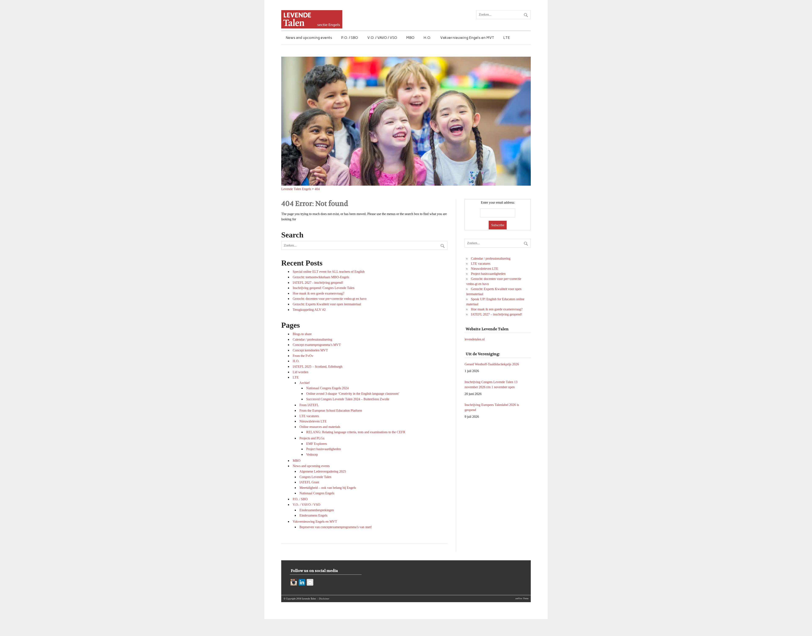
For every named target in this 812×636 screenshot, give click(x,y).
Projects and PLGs (311, 438)
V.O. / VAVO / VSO (382, 37)
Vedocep (312, 454)
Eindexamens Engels (313, 515)
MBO (410, 37)
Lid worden (300, 372)
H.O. (427, 37)
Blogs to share (302, 334)
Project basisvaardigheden (323, 449)
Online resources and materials (319, 427)
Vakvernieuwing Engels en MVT (467, 37)
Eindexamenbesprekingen (316, 510)
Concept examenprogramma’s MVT (317, 345)
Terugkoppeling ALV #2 (309, 309)
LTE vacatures (309, 416)
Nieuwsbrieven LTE (313, 421)
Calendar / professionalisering (312, 339)
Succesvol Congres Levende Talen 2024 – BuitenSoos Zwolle (347, 399)
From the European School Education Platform (330, 410)
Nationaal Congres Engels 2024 (327, 388)
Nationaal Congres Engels (316, 493)
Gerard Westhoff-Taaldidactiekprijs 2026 (492, 410)
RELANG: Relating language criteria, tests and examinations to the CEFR (355, 432)
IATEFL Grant (309, 482)
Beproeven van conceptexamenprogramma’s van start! (335, 527)
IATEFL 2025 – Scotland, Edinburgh (317, 366)
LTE (506, 37)
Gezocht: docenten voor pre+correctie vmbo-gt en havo (329, 298)
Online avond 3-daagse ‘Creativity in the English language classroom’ (352, 393)
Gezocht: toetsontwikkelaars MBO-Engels (321, 277)
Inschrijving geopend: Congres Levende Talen (323, 288)
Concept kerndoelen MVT (310, 350)
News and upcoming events (309, 37)
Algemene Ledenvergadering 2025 (322, 471)
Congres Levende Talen (315, 477)
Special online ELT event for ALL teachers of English (329, 271)
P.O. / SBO (349, 37)
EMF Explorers (316, 443)
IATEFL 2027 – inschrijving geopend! (496, 314)
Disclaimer (324, 598)
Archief (304, 383)
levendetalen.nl (475, 339)
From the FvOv (303, 356)
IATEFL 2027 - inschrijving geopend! (318, 282)
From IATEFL (309, 405)
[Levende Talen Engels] (311, 27)
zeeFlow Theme (521, 598)
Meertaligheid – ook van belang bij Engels (327, 487)
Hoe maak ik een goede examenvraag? (318, 293)
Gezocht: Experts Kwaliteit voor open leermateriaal (327, 304)
